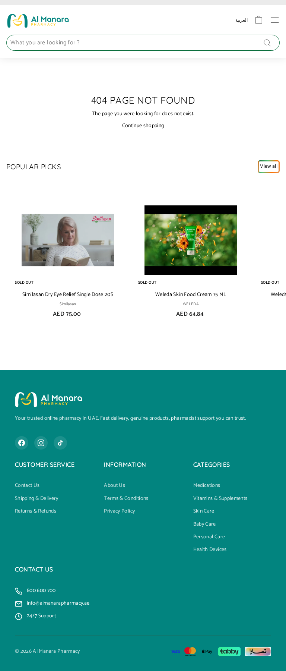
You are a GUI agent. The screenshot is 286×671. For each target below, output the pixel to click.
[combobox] (143, 43)
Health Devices (210, 550)
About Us (114, 486)
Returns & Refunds (35, 511)
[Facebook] (21, 443)
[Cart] (258, 20)
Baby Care (204, 524)
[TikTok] (60, 443)
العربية (241, 20)
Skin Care (203, 511)
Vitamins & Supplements (220, 499)
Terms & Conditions (126, 499)
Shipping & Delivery (36, 499)
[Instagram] (41, 443)
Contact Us (27, 486)
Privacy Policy (119, 511)
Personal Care (209, 537)
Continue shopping (143, 126)
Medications (206, 486)
